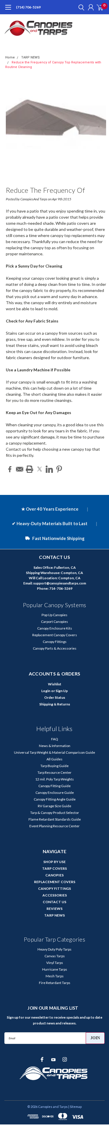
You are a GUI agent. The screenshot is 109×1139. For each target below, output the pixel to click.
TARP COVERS (54, 868)
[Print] (29, 469)
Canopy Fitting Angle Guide (55, 799)
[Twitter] (39, 469)
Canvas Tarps (54, 956)
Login (45, 691)
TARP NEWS (30, 57)
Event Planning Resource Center (54, 826)
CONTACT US (54, 902)
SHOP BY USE (54, 862)
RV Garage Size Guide (54, 806)
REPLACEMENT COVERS (54, 882)
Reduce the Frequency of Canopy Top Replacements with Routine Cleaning (54, 191)
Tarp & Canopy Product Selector (54, 812)
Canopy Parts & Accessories (54, 648)
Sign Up (62, 691)
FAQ (54, 739)
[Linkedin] (49, 469)
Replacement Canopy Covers (54, 635)
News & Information (54, 746)
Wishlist (54, 684)
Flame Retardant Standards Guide (54, 819)
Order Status (54, 697)
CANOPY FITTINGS (54, 888)
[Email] (19, 469)
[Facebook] (9, 469)
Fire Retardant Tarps (54, 983)
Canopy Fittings (55, 641)
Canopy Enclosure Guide (54, 792)
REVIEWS (54, 908)
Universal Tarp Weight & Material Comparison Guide (54, 752)
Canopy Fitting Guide (54, 786)
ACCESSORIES (54, 895)
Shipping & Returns (54, 704)
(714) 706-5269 (28, 7)
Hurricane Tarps (54, 969)
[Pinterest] (59, 469)
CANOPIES (54, 875)
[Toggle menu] (8, 10)
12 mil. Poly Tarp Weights (54, 779)
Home (10, 57)
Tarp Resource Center (54, 772)
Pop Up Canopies (54, 615)
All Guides (54, 759)
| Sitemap (75, 1106)
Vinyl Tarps (54, 962)
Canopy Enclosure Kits (54, 628)
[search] (80, 7)
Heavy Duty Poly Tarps (54, 949)
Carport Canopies (54, 621)
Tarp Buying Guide (54, 766)
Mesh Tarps (55, 976)
